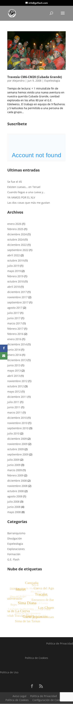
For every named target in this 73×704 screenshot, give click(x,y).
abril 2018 (13, 286)
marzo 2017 (14, 323)
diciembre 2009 (17, 438)
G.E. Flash (13, 559)
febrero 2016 (15, 334)
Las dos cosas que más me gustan (28, 202)
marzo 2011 (14, 412)
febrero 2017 (15, 328)
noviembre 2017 (17, 297)
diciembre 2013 (17, 360)
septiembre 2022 (17, 250)
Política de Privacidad (43, 696)
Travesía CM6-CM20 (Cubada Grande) (34, 77)
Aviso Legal (19, 696)
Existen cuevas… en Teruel (23, 187)
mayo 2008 (14, 512)
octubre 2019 (15, 260)
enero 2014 (14, 355)
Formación (13, 554)
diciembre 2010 (17, 417)
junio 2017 (13, 318)
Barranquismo (16, 533)
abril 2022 (13, 255)
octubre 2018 (15, 281)
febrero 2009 (15, 475)
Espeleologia (52, 80)
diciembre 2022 (17, 245)
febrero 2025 (15, 229)
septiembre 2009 (17, 454)
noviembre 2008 (17, 486)
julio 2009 (13, 459)
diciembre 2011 (17, 397)
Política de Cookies (36, 658)
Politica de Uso (9, 672)
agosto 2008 (14, 496)
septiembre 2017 (17, 302)
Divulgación (14, 538)
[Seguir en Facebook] (32, 686)
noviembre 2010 (17, 423)
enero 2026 (14, 224)
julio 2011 (13, 402)
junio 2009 (13, 465)
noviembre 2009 (17, 444)
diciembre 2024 (17, 234)
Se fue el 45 (14, 181)
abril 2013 (13, 376)
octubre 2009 (15, 449)
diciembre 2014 (17, 344)
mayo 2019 (14, 271)
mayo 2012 (14, 391)
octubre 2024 (15, 239)
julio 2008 (13, 501)
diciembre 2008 (17, 480)
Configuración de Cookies (48, 700)
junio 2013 (13, 365)
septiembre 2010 (17, 428)
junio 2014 (13, 349)
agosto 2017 (14, 307)
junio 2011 (13, 407)
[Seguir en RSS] (41, 686)
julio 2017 (13, 313)
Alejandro (18, 80)
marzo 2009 (14, 470)
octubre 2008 (15, 491)
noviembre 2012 (17, 381)
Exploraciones (16, 549)
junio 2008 (13, 507)
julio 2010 (13, 433)
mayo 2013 (14, 370)
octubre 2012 (15, 386)
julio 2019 (13, 265)
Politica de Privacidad (59, 643)
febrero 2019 (15, 276)
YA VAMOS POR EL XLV (21, 197)
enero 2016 (14, 339)
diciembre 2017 (17, 292)
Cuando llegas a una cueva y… (26, 192)
